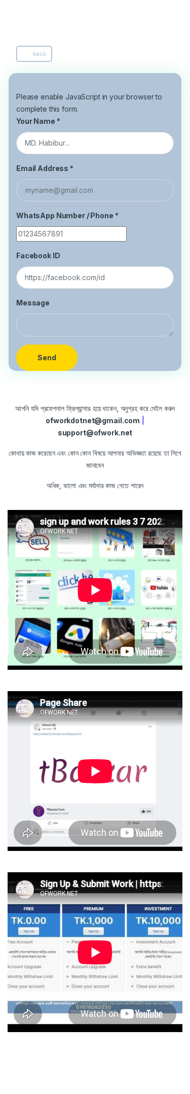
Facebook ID (38, 255)
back (39, 53)
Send (46, 357)
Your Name (38, 121)
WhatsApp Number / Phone (67, 215)
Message (33, 302)
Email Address (44, 168)
